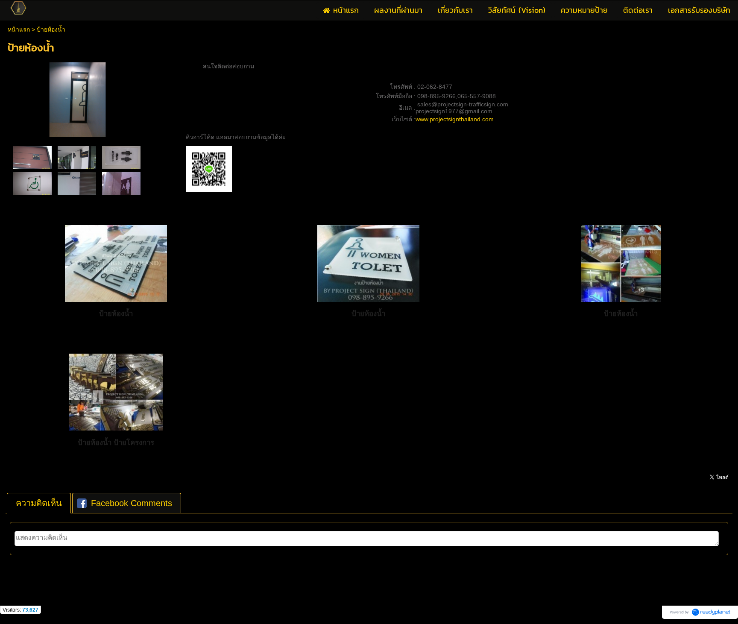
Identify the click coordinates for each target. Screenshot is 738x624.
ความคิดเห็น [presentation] (39, 503)
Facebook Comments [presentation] (131, 503)
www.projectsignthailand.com (455, 119)
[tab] (39, 503)
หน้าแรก (19, 29)
